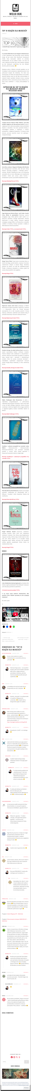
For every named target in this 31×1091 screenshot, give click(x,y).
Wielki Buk (15, 14)
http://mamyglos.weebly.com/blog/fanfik (17, 722)
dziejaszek (8, 756)
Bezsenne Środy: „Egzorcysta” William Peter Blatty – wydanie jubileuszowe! (8, 639)
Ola (3, 857)
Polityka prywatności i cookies (23, 1085)
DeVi (3, 739)
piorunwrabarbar (6, 801)
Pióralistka (5, 899)
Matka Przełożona (6, 653)
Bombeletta (8, 665)
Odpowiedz (26, 653)
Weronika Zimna (6, 709)
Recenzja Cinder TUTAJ (7, 229)
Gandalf (4, 830)
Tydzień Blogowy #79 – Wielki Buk (15, 914)
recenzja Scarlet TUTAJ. (20, 229)
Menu (16, 23)
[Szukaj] (26, 1062)
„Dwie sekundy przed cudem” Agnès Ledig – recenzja (23, 638)
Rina (3, 684)
